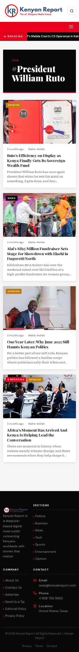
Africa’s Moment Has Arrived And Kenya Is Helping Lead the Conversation (37, 434)
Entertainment (45, 552)
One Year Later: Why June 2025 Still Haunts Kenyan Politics (38, 344)
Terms (39, 646)
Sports (40, 544)
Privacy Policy (15, 616)
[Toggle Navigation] (71, 26)
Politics (40, 516)
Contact (52, 646)
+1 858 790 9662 (51, 598)
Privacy (27, 646)
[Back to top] (68, 645)
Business (41, 523)
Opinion (14, 105)
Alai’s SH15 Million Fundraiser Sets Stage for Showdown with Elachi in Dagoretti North (37, 253)
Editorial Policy (15, 609)
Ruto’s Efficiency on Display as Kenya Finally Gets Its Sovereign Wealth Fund (36, 160)
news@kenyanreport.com (57, 585)
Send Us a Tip (15, 602)
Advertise (12, 594)
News (12, 198)
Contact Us (13, 587)
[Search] (72, 11)
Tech (38, 537)
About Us (12, 580)
